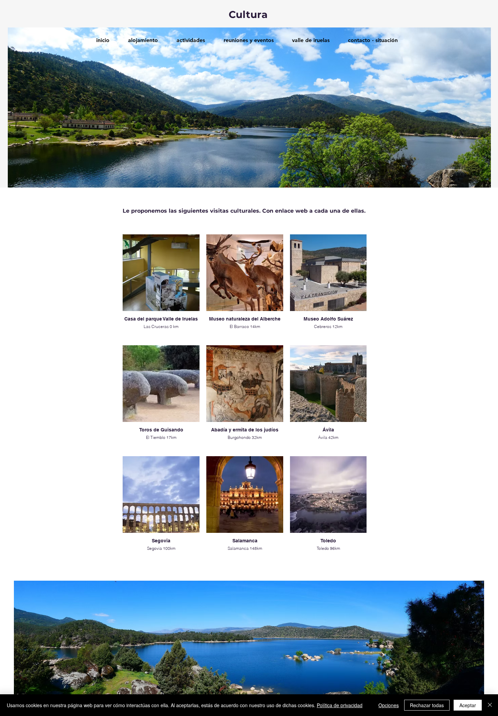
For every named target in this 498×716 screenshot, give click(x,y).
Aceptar (467, 705)
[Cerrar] (490, 705)
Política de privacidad (339, 705)
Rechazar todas (427, 705)
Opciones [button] (388, 705)
